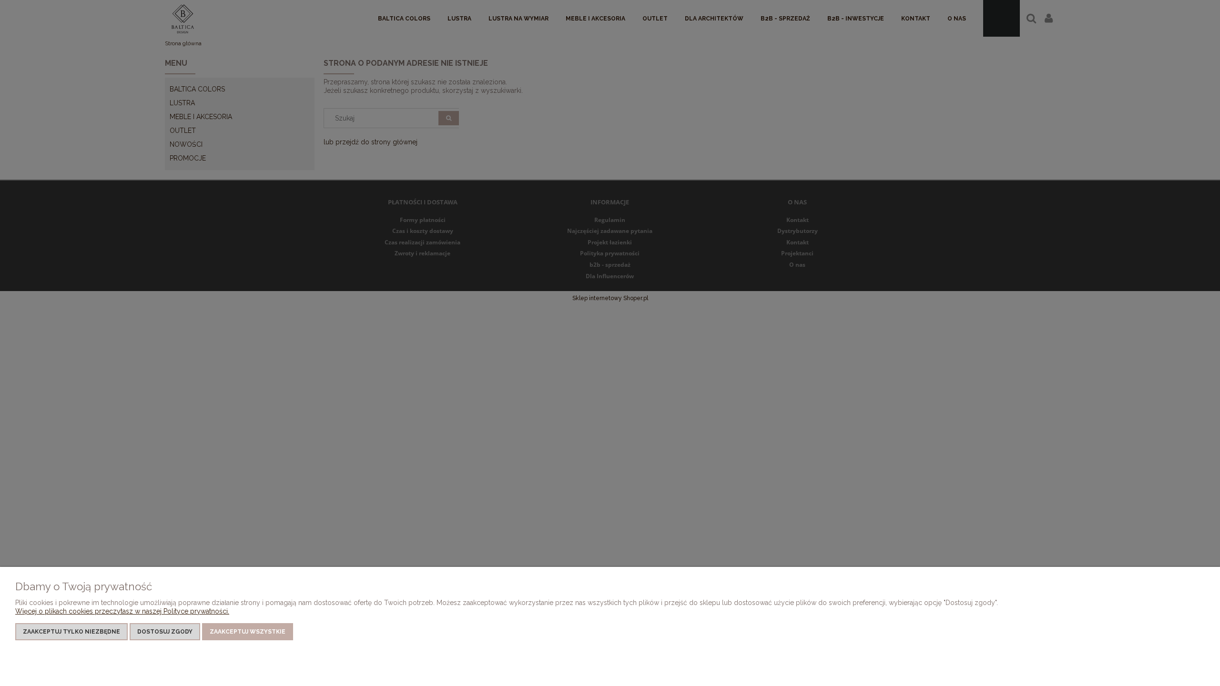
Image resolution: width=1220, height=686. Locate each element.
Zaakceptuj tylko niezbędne (71, 631)
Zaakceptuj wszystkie (247, 631)
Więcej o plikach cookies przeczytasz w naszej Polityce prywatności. (122, 611)
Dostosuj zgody (165, 631)
